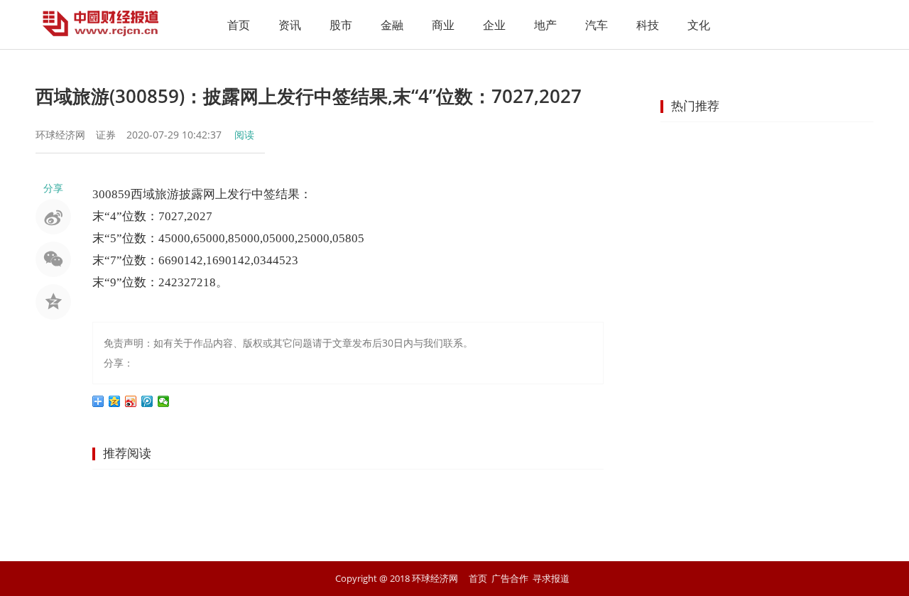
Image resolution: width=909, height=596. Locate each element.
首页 (238, 25)
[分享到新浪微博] (131, 401)
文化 (698, 25)
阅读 (244, 134)
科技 (647, 25)
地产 (545, 25)
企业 (494, 25)
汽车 (596, 25)
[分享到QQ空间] (115, 401)
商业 (443, 25)
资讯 (289, 25)
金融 (392, 25)
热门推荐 (695, 105)
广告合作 (509, 578)
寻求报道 (551, 578)
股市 (341, 25)
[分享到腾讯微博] (147, 401)
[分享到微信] (164, 401)
